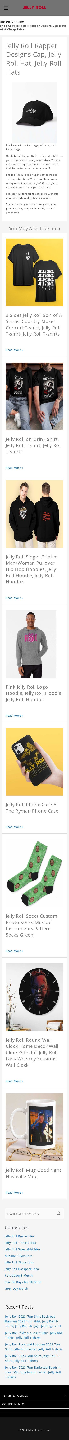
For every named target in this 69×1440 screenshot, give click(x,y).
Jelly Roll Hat (15, 21)
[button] (6, 8)
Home (3, 21)
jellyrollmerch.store (39, 1430)
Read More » (14, 350)
